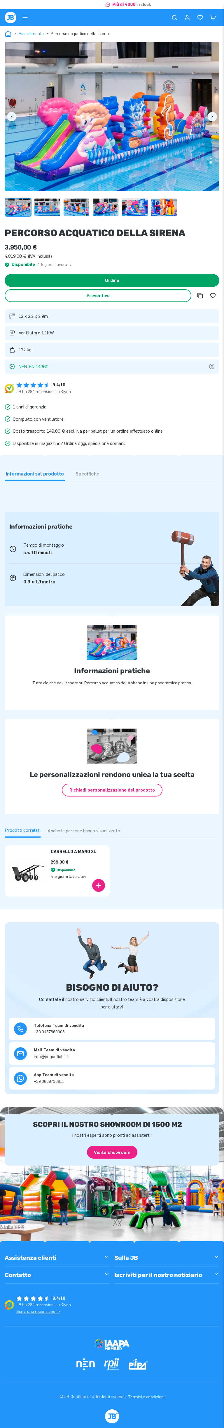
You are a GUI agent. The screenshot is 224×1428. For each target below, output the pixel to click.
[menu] (25, 17)
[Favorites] (200, 17)
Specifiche (87, 474)
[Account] (187, 17)
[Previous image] (11, 116)
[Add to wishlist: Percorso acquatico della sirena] (212, 295)
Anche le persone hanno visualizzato (84, 831)
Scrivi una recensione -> (38, 1311)
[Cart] (212, 17)
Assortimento (31, 33)
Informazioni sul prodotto (35, 474)
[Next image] (212, 116)
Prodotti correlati (23, 830)
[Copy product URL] (200, 295)
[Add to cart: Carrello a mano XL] (98, 885)
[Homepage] (10, 17)
